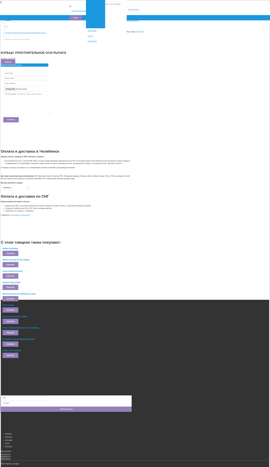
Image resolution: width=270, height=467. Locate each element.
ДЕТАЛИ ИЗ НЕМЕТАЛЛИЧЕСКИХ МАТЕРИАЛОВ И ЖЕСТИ (25, 33)
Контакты (8, 446)
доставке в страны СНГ (20, 215)
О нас (7, 443)
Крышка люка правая (11, 282)
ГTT (6, 26)
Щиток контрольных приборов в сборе (19, 294)
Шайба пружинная (10, 248)
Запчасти (8, 437)
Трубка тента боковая (12, 350)
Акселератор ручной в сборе (15, 316)
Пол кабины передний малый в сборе (19, 339)
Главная (8, 434)
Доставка (8, 440)
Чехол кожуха (8, 305)
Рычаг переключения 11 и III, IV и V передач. (21, 328)
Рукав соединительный (13, 271)
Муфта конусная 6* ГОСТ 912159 (16, 260)
